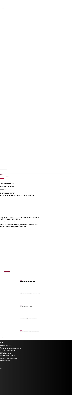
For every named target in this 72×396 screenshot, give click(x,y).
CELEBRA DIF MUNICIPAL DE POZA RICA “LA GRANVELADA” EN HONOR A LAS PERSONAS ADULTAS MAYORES (7, 186)
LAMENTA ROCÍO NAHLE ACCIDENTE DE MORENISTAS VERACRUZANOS (27, 281)
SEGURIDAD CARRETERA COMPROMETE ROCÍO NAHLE (26, 306)
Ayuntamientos (2, 189)
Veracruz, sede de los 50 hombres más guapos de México (5, 360)
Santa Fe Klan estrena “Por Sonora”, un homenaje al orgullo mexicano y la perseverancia (8, 343)
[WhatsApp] (23, 213)
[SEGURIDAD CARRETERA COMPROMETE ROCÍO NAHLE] (10, 306)
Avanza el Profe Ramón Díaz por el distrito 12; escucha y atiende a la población (30, 293)
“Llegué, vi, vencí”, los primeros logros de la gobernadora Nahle (7, 183)
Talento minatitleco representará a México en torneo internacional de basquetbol (7, 350)
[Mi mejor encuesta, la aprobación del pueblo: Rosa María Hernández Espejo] (10, 331)
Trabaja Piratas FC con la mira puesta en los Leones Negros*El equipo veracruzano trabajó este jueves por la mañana (10, 348)
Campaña (2, 174)
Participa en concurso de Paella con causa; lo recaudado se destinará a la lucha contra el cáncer (8, 358)
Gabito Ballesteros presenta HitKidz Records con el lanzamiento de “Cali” (6, 344)
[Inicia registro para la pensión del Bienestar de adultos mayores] (10, 318)
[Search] (6, 169)
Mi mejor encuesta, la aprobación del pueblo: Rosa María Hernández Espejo (29, 331)
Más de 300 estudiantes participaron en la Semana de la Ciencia (5, 353)
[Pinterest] (21, 213)
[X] (2, 178)
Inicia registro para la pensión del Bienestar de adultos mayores (28, 318)
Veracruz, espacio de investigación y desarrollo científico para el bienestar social (7, 355)
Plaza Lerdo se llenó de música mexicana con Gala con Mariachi (5, 345)
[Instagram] (1, 178)
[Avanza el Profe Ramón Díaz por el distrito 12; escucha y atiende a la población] (10, 293)
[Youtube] (3, 178)
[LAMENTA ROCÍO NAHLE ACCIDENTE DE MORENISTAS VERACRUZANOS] (10, 281)
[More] (25, 213)
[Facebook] (0, 178)
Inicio (0, 174)
